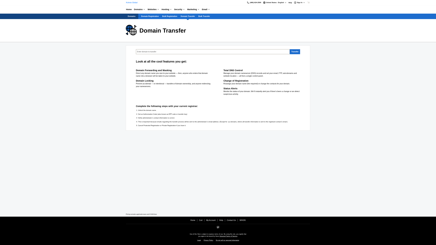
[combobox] (213, 51)
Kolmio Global (131, 3)
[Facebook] (218, 228)
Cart (200, 220)
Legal (199, 240)
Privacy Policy (208, 240)
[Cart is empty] (308, 2)
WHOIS (243, 220)
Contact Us (231, 220)
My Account (211, 220)
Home (192, 220)
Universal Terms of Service (228, 236)
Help (221, 220)
